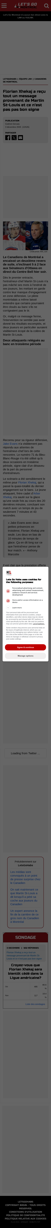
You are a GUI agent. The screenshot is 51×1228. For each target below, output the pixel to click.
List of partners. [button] (39, 624)
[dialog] (25, 614)
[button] (25, 608)
